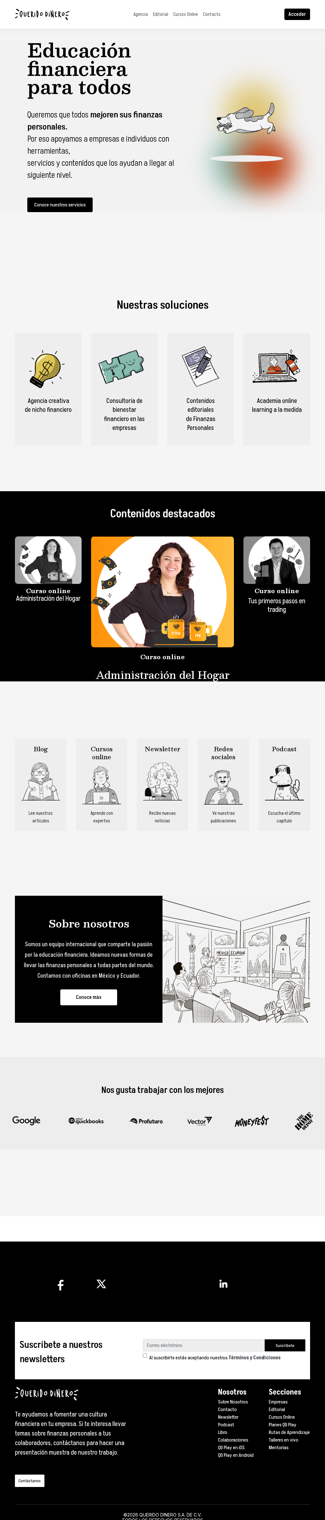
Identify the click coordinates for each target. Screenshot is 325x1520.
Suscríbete (284, 1346)
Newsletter (228, 1417)
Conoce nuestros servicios (60, 204)
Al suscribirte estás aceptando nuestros (215, 1357)
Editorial (160, 14)
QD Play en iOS (231, 1447)
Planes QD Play (282, 1424)
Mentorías (279, 1447)
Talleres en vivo (283, 1439)
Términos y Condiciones (255, 1357)
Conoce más (89, 997)
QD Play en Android (236, 1455)
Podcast (226, 1424)
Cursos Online (185, 14)
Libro (222, 1432)
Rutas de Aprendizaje (289, 1432)
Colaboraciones (233, 1439)
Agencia (140, 14)
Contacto (212, 14)
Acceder (297, 14)
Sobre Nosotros (233, 1401)
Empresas (278, 1401)
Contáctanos (29, 1481)
